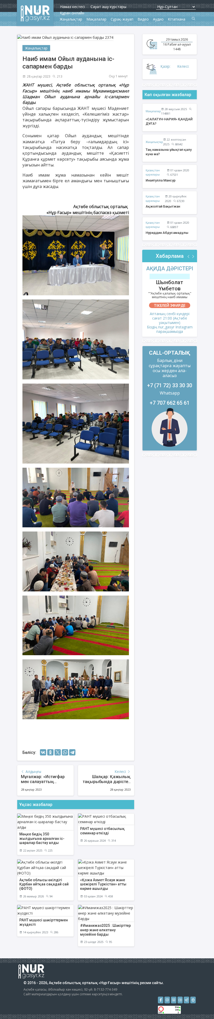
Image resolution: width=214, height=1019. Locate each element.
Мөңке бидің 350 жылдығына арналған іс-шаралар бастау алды (41, 838)
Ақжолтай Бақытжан (163, 206)
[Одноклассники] (50, 752)
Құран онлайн (72, 12)
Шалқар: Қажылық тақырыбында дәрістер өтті (106, 781)
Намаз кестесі (72, 6)
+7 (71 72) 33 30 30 (169, 385)
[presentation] (189, 256)
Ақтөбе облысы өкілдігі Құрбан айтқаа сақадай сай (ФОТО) (44, 884)
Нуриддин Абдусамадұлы (167, 233)
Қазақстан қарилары (153, 172)
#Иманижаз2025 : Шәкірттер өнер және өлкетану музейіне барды (105, 929)
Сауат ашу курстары (108, 6)
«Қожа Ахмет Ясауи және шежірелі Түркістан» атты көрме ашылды (103, 884)
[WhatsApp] (65, 752)
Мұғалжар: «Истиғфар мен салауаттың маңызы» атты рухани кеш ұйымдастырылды (45, 784)
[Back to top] (199, 1004)
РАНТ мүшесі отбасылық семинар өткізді (102, 831)
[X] (58, 752)
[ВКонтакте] (43, 752)
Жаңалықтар (36, 48)
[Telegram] (72, 752)
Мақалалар (153, 111)
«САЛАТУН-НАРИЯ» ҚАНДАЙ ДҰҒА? (169, 121)
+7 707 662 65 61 (169, 403)
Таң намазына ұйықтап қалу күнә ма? (169, 152)
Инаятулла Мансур (161, 180)
